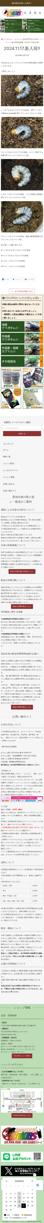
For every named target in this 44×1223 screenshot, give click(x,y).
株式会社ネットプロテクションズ (29, 812)
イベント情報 (8, 477)
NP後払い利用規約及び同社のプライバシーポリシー (20, 821)
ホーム (6, 450)
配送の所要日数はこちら (22, 606)
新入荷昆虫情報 (17, 42)
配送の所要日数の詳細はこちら (21, 571)
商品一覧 (7, 456)
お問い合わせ (8, 484)
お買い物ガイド (9, 490)
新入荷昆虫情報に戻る (24, 291)
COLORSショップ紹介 (22, 1056)
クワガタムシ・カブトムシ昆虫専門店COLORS (25, 1221)
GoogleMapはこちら (22, 1115)
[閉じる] (34, 1175)
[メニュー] (40, 12)
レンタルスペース (10, 470)
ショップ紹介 (8, 463)
